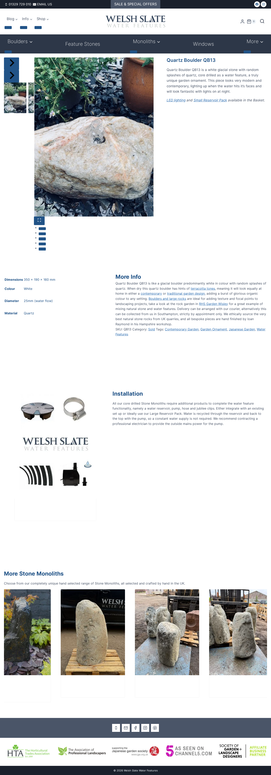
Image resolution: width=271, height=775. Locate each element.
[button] (15, 98)
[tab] (42, 228)
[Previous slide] (11, 63)
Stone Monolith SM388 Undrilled (74, 683)
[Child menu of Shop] (38, 27)
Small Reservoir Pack (210, 100)
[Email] (126, 728)
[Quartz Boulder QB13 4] (94, 137)
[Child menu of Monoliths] (133, 52)
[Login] (242, 21)
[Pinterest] (155, 728)
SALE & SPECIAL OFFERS (135, 4)
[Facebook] (257, 4)
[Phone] (116, 728)
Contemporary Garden (182, 329)
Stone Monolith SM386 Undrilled (148, 683)
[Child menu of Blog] (8, 27)
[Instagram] (263, 4)
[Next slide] (11, 76)
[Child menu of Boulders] (8, 52)
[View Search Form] (262, 21)
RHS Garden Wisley (213, 304)
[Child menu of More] (247, 52)
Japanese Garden (242, 329)
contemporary (151, 293)
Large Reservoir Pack (36, 507)
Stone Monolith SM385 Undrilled (222, 683)
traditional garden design (186, 293)
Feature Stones (82, 44)
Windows (203, 44)
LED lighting (176, 100)
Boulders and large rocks (167, 299)
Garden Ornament (213, 329)
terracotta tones (203, 288)
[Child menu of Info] (23, 27)
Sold (151, 329)
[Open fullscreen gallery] (39, 221)
